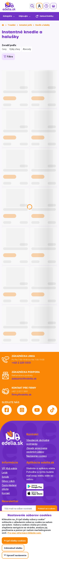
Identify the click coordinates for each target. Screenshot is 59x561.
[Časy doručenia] (46, 6)
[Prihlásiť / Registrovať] (39, 6)
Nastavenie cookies (36, 456)
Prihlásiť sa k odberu (46, 509)
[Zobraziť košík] (53, 6)
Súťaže (5, 476)
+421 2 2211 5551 (20, 391)
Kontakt (6, 493)
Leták (5, 472)
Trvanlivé (12, 25)
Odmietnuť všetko (13, 548)
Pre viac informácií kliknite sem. (24, 533)
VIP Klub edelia (9, 468)
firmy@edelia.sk (21, 394)
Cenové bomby (46, 16)
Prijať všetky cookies (15, 540)
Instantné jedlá (25, 25)
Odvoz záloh (8, 481)
